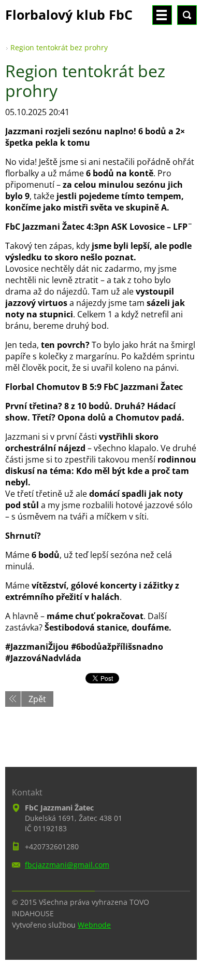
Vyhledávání (187, 15)
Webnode (94, 925)
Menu (162, 15)
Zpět (37, 699)
